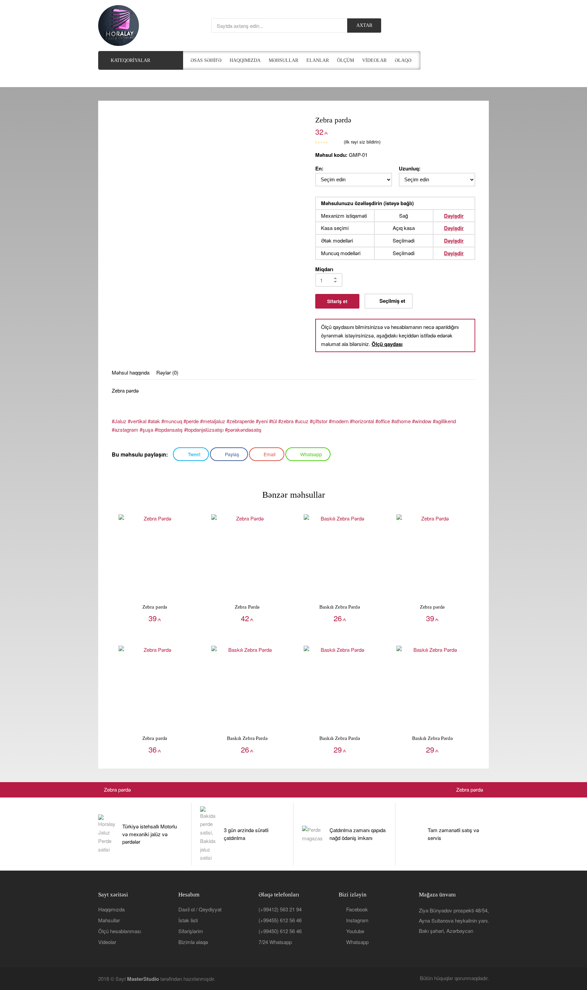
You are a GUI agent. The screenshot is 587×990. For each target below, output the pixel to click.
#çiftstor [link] (318, 421)
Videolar (107, 941)
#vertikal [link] (137, 421)
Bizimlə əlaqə (193, 941)
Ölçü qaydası (387, 344)
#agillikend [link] (444, 421)
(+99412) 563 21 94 (280, 909)
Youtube (355, 931)
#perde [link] (191, 421)
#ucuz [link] (301, 421)
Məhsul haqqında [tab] (130, 372)
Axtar (364, 25)
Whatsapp (357, 941)
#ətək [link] (154, 421)
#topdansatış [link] (169, 429)
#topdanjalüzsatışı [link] (204, 429)
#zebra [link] (286, 421)
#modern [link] (339, 421)
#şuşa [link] (146, 429)
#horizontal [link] (362, 421)
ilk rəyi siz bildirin (362, 141)
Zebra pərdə (117, 789)
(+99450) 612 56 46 (280, 931)
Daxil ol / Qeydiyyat (199, 909)
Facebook (357, 909)
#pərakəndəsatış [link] (243, 429)
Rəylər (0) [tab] (167, 372)
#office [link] (382, 421)
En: (319, 168)
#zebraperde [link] (240, 421)
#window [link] (421, 421)
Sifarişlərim (190, 931)
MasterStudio (143, 979)
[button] (388, 301)
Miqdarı (324, 269)
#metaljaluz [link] (212, 421)
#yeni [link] (262, 421)
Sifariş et (337, 301)
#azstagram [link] (125, 429)
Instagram (357, 920)
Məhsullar (109, 920)
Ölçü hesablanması (119, 931)
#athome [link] (401, 421)
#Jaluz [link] (119, 421)
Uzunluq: (410, 168)
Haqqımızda (111, 909)
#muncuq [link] (171, 421)
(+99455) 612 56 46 (280, 920)
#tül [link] (273, 421)
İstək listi (188, 920)
